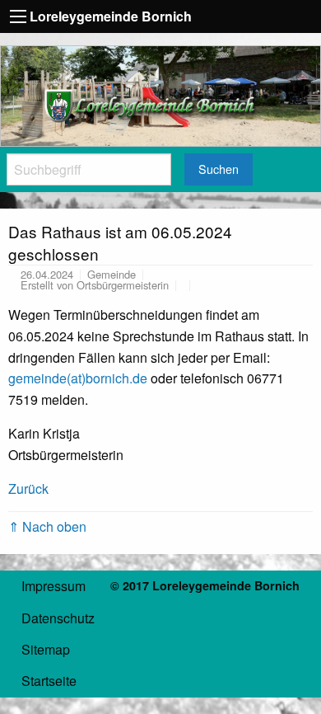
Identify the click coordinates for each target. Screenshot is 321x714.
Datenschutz (58, 617)
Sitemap (45, 649)
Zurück (28, 488)
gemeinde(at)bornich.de (77, 378)
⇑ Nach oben (47, 526)
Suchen (218, 168)
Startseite (49, 680)
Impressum (53, 585)
